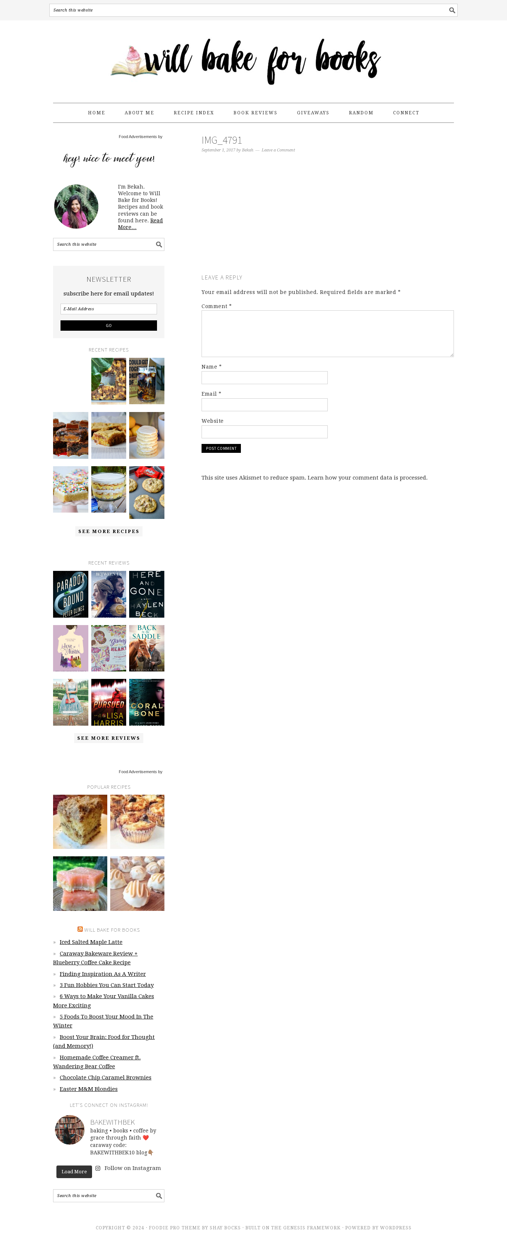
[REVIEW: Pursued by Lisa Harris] (109, 702)
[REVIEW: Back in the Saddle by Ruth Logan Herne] (146, 648)
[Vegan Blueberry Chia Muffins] (137, 822)
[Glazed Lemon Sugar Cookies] (146, 435)
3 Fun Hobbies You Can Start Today (107, 985)
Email (212, 394)
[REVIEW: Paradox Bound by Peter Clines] (70, 594)
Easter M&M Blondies (89, 1089)
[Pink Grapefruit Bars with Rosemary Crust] (80, 883)
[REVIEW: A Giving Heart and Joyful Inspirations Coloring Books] (109, 648)
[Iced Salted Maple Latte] (70, 375)
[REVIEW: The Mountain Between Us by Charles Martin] (109, 594)
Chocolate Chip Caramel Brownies (105, 1077)
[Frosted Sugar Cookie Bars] (70, 489)
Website (213, 421)
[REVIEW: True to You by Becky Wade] (70, 702)
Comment (217, 306)
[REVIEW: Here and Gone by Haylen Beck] (146, 594)
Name (212, 367)
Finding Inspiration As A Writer (103, 974)
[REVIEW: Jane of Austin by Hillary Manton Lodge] (70, 648)
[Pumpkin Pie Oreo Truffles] (137, 883)
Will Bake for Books (253, 58)
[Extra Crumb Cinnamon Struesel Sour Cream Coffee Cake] (80, 822)
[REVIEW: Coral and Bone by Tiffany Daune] (146, 702)
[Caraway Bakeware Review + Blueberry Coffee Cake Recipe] (109, 381)
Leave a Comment (278, 150)
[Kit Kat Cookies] (146, 492)
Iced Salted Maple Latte (91, 942)
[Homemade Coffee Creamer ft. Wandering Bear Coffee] (146, 381)
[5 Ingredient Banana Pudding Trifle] (109, 489)
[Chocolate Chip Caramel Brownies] (70, 435)
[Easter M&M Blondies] (109, 435)
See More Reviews (108, 738)
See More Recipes (109, 531)
